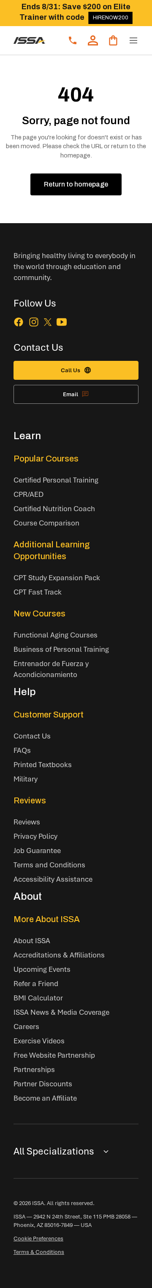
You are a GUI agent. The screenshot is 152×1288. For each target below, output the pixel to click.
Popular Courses (46, 458)
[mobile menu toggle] (133, 40)
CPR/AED (28, 494)
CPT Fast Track (38, 592)
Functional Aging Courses (56, 635)
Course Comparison (46, 523)
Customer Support (49, 714)
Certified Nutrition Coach (54, 508)
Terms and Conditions (49, 864)
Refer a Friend (36, 983)
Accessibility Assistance (53, 879)
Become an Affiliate (45, 1098)
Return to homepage (76, 184)
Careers (26, 1026)
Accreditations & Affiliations (59, 955)
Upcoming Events (42, 969)
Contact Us (32, 736)
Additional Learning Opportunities (52, 550)
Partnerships (34, 1069)
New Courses (39, 613)
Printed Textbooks (43, 764)
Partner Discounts (43, 1083)
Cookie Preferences (38, 1238)
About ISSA (32, 940)
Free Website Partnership (54, 1055)
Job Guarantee (37, 850)
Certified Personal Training (56, 480)
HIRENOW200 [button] (110, 18)
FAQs (22, 750)
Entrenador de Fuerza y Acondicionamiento (51, 669)
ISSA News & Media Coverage (61, 1012)
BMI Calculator (38, 998)
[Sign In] (93, 40)
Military (26, 779)
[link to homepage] (30, 40)
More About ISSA (47, 919)
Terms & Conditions (39, 1252)
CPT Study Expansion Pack (57, 577)
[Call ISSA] (73, 40)
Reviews (30, 800)
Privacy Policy (35, 836)
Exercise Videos (39, 1040)
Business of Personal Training (61, 649)
